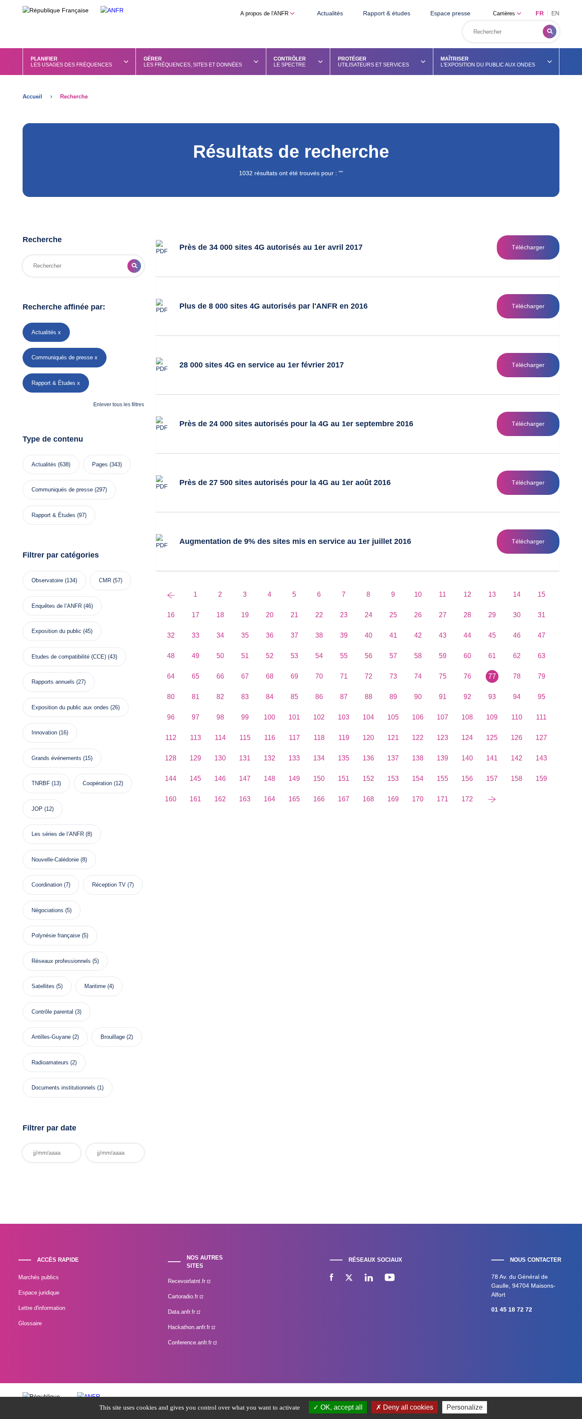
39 (344, 635)
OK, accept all (341, 1407)
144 (170, 778)
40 (368, 635)
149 (294, 778)
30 (517, 614)
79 (541, 676)
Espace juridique (38, 1292)
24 (368, 614)
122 (418, 737)
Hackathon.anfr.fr (190, 1327)
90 (418, 696)
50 (220, 655)
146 (220, 778)
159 (541, 778)
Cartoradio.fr (184, 1296)
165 (294, 799)
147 (245, 778)
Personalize (465, 1407)
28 (467, 614)
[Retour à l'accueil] (112, 10)
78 (517, 676)
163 (245, 799)
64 (171, 676)
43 (443, 635)
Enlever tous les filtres (118, 404)
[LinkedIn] (369, 1278)
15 (541, 594)
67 (245, 676)
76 (467, 676)
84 (270, 696)
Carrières (505, 13)
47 (541, 635)
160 (170, 799)
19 (245, 614)
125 (492, 737)
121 (393, 737)
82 (220, 696)
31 (541, 614)
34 (220, 635)
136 (368, 758)
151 (343, 778)
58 (418, 655)
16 (171, 614)
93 (492, 696)
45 (492, 635)
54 (319, 655)
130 (220, 758)
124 (467, 737)
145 (195, 778)
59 (443, 655)
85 (294, 696)
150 (319, 778)
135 (343, 758)
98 (220, 717)
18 (220, 614)
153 (393, 778)
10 (418, 594)
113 (195, 737)
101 (294, 717)
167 (343, 799)
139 (442, 758)
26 (418, 614)
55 (344, 655)
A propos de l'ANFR (265, 13)
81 (195, 696)
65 (195, 676)
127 (541, 737)
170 (418, 799)
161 (195, 799)
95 (541, 696)
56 (368, 655)
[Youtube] (390, 1278)
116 (269, 737)
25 (393, 614)
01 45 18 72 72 (511, 1309)
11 (442, 594)
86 (319, 696)
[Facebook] (331, 1278)
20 (270, 614)
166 (319, 799)
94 (517, 696)
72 (368, 676)
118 (319, 737)
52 (270, 655)
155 (442, 778)
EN (555, 13)
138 (418, 758)
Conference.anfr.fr (190, 1342)
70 (319, 676)
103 (343, 717)
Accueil (32, 96)
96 (171, 717)
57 (393, 655)
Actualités (330, 13)
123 (442, 737)
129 (195, 758)
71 (344, 676)
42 (418, 635)
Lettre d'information (41, 1308)
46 (517, 635)
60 (467, 655)
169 (393, 799)
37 (294, 635)
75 (443, 676)
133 (294, 758)
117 (294, 737)
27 (443, 614)
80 (171, 696)
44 (467, 635)
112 (170, 737)
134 (319, 758)
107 (442, 717)
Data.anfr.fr (182, 1312)
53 (294, 655)
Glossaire (30, 1323)
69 (294, 676)
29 (492, 614)
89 (393, 696)
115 (245, 737)
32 (171, 635)
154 (418, 778)
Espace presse (450, 13)
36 (270, 635)
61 (492, 655)
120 (368, 737)
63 (541, 655)
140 (467, 758)
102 (319, 717)
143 (541, 758)
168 (368, 799)
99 (245, 717)
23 (344, 614)
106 (418, 717)
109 (492, 717)
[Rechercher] (549, 31)
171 (442, 799)
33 (195, 635)
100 (269, 717)
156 (467, 778)
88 (368, 696)
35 (245, 635)
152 (368, 778)
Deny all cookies (407, 1407)
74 (418, 676)
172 (467, 799)
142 (516, 758)
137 (393, 758)
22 (319, 614)
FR (540, 13)
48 (171, 655)
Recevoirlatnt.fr (187, 1281)
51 (245, 655)
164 (269, 799)
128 (170, 758)
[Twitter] (349, 1278)
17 (195, 614)
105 (393, 717)
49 (195, 655)
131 (245, 758)
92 (467, 696)
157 (492, 778)
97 (195, 717)
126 (516, 737)
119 (343, 737)
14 (517, 594)
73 (393, 676)
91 (443, 696)
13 (492, 594)
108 (467, 717)
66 (220, 676)
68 (270, 676)
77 (492, 676)
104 (368, 717)
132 (269, 758)
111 (541, 717)
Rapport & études (386, 13)
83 (245, 696)
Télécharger (528, 247)
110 (516, 717)
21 (294, 614)
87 (344, 696)
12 (467, 594)
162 (220, 799)
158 (516, 778)
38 (319, 635)
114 (220, 737)
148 (269, 778)
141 (492, 758)
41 (393, 635)
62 (517, 655)
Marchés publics (38, 1277)
